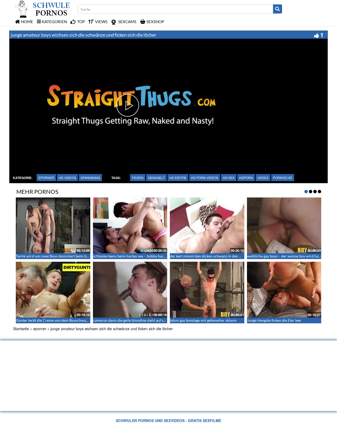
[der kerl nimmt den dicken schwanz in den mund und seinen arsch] (207, 225)
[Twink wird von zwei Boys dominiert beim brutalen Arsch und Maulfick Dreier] (53, 225)
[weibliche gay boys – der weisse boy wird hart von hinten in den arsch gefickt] (284, 225)
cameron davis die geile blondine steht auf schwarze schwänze (143, 320)
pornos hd (282, 177)
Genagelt (156, 177)
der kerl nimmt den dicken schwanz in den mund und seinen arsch (223, 256)
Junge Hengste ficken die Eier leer (274, 320)
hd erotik (177, 177)
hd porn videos (204, 177)
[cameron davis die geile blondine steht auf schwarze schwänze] (130, 290)
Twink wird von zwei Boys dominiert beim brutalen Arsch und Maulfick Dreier (79, 256)
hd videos (67, 177)
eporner (46, 177)
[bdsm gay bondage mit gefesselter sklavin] (207, 290)
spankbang (90, 177)
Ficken (137, 177)
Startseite (21, 328)
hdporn (246, 177)
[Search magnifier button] (277, 8)
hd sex (229, 177)
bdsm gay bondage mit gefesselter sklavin (203, 320)
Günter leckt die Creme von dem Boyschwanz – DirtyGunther (66, 320)
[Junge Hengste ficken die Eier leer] (284, 290)
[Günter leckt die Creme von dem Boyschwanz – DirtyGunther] (53, 290)
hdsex (263, 177)
